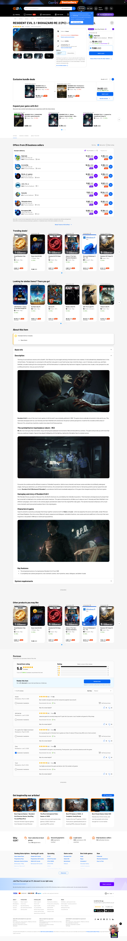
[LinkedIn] (113, 919)
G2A (15, 18)
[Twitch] (101, 919)
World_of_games (26, 174)
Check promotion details (19, 884)
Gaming (20, 18)
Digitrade (97, 35)
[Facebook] (95, 919)
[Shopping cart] (111, 8)
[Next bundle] (113, 79)
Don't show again (77, 22)
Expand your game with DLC (25, 106)
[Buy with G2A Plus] (96, 157)
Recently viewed (23, 135)
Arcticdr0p (24, 165)
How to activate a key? (66, 47)
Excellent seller (26, 157)
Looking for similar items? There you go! (31, 281)
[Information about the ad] (96, 32)
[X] (110, 919)
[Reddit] (104, 919)
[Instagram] (107, 919)
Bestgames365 (26, 210)
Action (32, 18)
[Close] (125, 2)
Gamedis (24, 193)
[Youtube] (98, 919)
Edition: (58, 50)
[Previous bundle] (110, 79)
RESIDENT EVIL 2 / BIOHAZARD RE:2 (45, 18)
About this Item (35, 135)
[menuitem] (16, 14)
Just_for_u (25, 184)
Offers (15, 135)
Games (26, 18)
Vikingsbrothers (26, 201)
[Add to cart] (111, 157)
